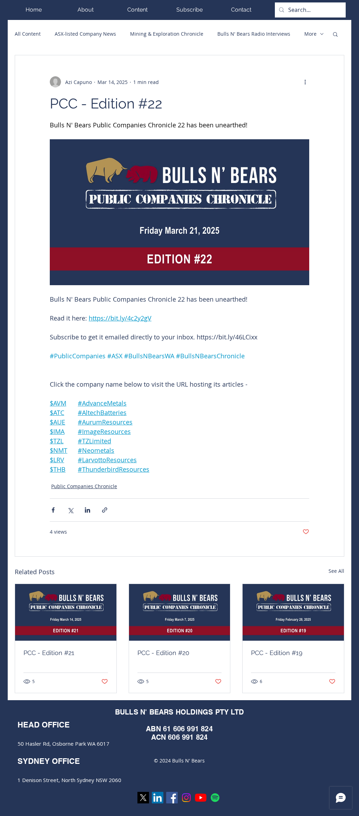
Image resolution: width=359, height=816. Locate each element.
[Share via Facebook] (53, 510)
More (310, 33)
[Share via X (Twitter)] (70, 510)
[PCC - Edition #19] (293, 612)
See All (336, 571)
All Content (28, 33)
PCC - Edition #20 (163, 652)
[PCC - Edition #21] (65, 612)
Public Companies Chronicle (84, 486)
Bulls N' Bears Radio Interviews (253, 33)
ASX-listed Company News (85, 33)
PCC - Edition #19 (277, 652)
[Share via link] (104, 510)
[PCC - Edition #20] (179, 612)
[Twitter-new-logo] (143, 797)
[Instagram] (186, 797)
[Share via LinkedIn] (87, 510)
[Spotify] (215, 797)
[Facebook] (172, 797)
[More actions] (305, 82)
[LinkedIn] (157, 797)
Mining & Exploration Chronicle (166, 33)
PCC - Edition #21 (48, 652)
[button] (137, 9)
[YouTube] (200, 797)
